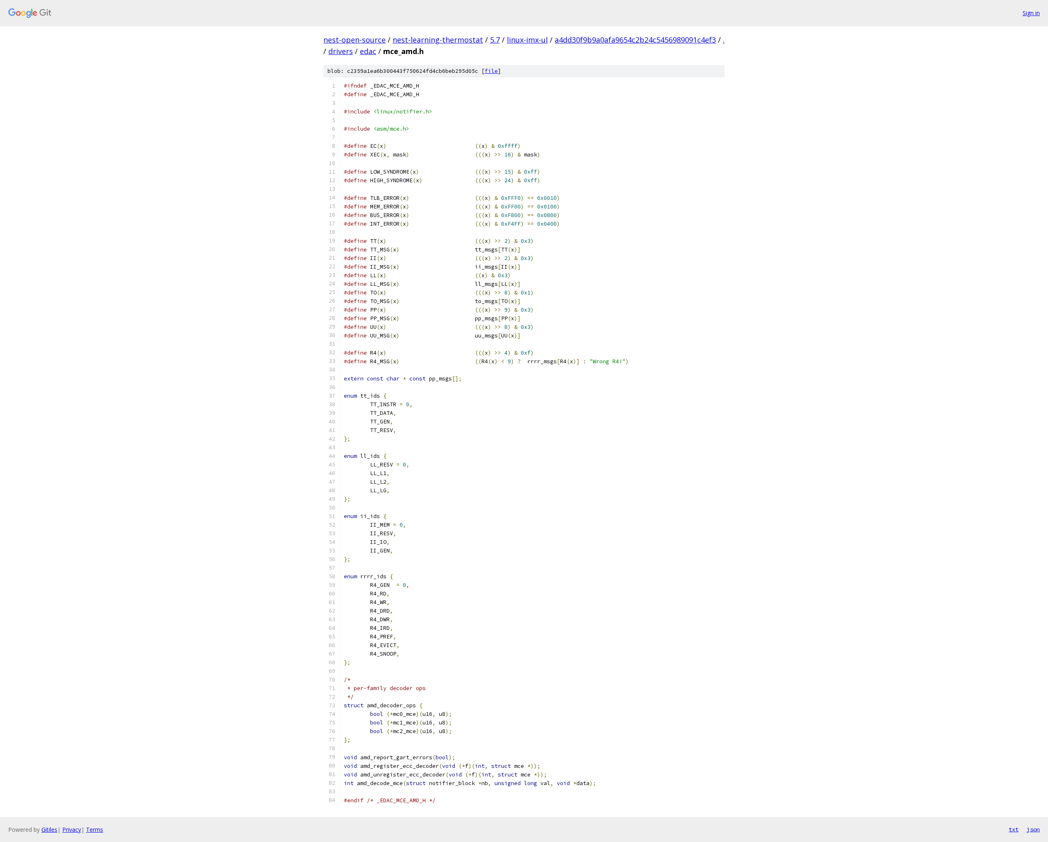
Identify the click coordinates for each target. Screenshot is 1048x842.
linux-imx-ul (527, 40)
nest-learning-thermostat (438, 40)
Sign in (1031, 13)
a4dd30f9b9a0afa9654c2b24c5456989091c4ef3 (635, 40)
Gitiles (49, 829)
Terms (94, 829)
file (491, 71)
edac (368, 51)
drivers (340, 51)
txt (1014, 829)
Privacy (71, 829)
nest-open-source (354, 40)
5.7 (495, 40)
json (1033, 829)
